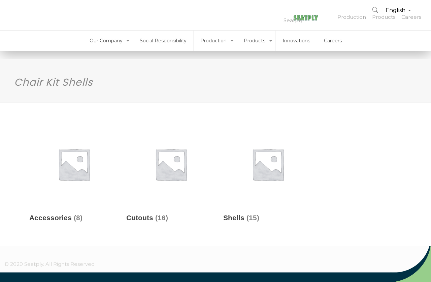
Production (351, 16)
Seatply (293, 20)
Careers (411, 16)
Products (383, 16)
